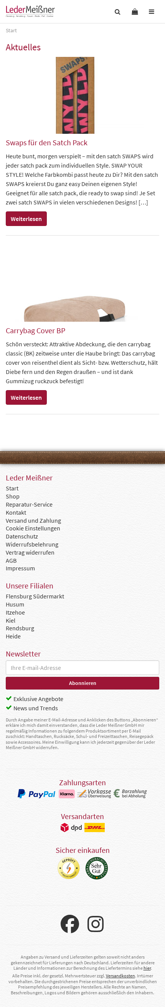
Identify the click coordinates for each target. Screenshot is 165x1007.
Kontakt (16, 512)
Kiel (10, 620)
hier (147, 968)
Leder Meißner (30, 11)
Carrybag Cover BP (35, 330)
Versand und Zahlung (33, 520)
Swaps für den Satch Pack (46, 142)
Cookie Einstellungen (33, 528)
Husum (15, 604)
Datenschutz (22, 536)
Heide (13, 636)
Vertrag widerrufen (30, 552)
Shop (13, 496)
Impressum (20, 568)
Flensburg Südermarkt (35, 596)
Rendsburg (20, 628)
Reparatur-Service (29, 504)
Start (12, 488)
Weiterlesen (26, 219)
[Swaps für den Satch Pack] (82, 95)
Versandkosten (120, 976)
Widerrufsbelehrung (32, 544)
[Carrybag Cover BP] (82, 283)
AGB (11, 560)
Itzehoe (15, 612)
